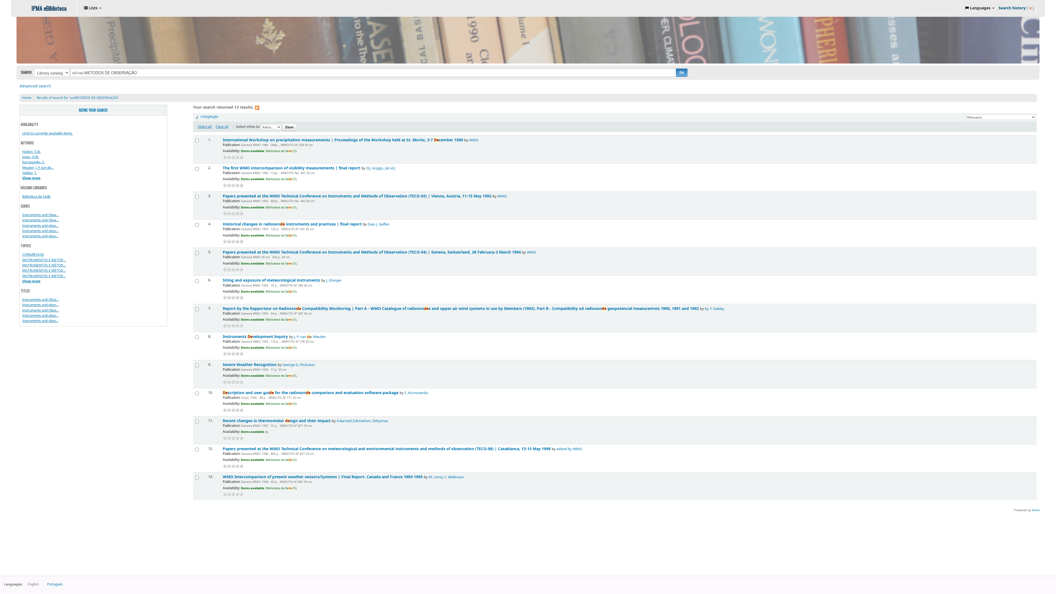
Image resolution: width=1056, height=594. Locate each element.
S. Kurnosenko (416, 393)
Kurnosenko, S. (33, 162)
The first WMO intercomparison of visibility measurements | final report (292, 168)
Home (26, 97)
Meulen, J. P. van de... (38, 167)
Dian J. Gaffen (378, 224)
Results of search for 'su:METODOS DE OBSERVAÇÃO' (78, 97)
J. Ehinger (334, 280)
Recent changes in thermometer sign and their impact (277, 421)
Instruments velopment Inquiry (256, 337)
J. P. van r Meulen (310, 336)
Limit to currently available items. (47, 133)
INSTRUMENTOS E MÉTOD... (44, 265)
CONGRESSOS (33, 254)
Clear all (222, 126)
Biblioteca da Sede (36, 196)
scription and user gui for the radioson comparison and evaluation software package (311, 393)
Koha (1036, 510)
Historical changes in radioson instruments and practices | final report (293, 224)
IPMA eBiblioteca (49, 8)
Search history (1012, 8)
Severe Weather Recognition (250, 365)
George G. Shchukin (299, 364)
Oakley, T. (29, 172)
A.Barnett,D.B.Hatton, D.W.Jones (362, 421)
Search (26, 72)
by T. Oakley (714, 308)
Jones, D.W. (30, 157)
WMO (474, 140)
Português (55, 584)
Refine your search (93, 110)
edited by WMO (569, 449)
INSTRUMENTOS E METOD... (44, 260)
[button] (93, 8)
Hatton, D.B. (31, 151)
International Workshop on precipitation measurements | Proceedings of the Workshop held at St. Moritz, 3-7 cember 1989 (343, 140)
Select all (204, 126)
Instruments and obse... (40, 225)
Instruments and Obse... (40, 215)
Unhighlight (209, 116)
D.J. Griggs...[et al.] (380, 168)
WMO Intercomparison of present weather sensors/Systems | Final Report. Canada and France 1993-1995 (323, 477)
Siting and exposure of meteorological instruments (272, 280)
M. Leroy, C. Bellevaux (446, 477)
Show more (31, 178)
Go (681, 72)
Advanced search (35, 86)
